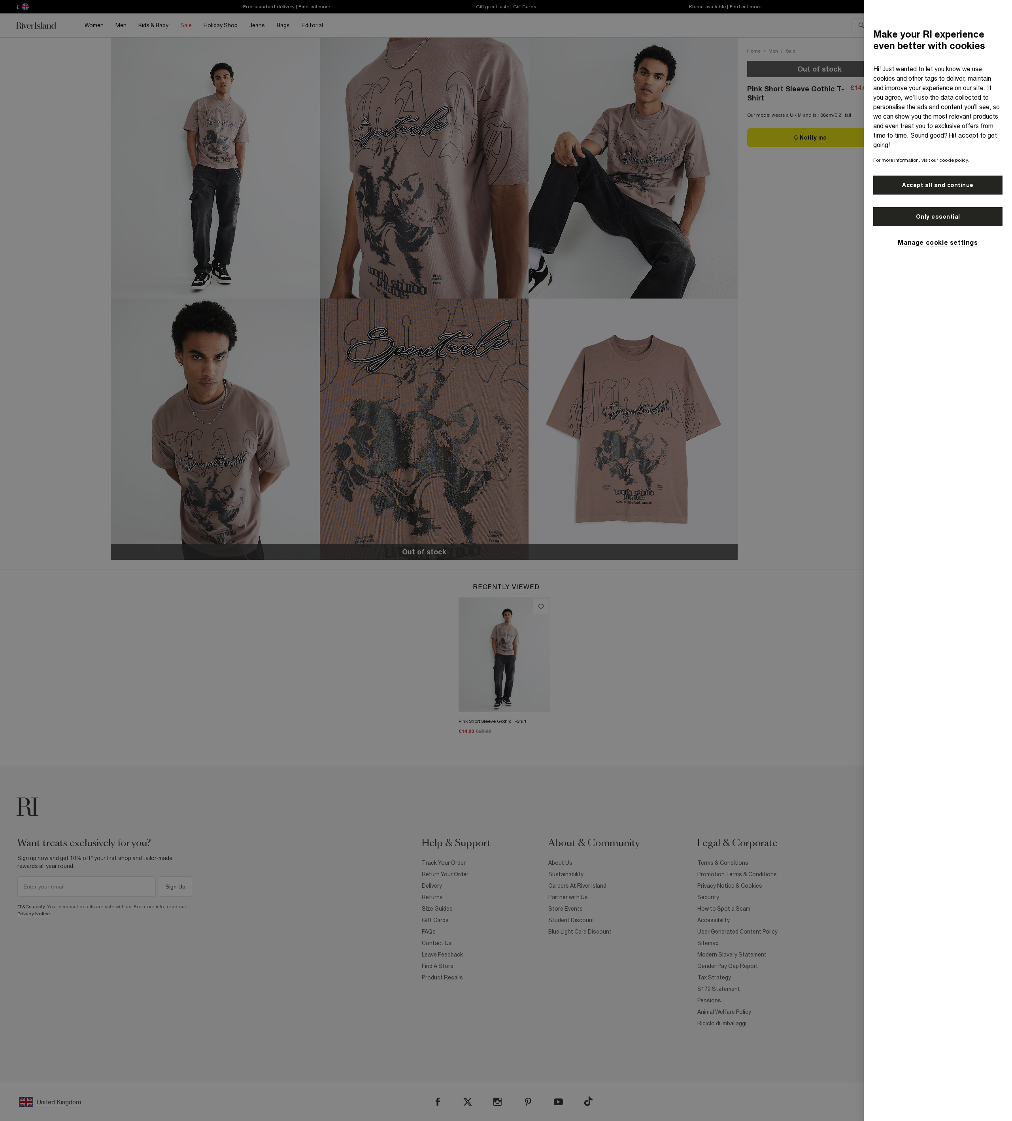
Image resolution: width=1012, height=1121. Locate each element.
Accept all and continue (938, 185)
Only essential (938, 217)
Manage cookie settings (938, 242)
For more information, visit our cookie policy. (921, 160)
